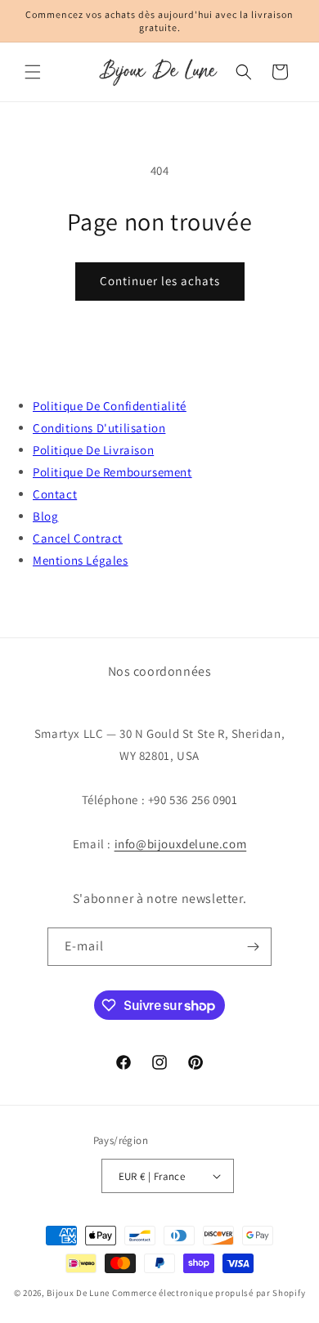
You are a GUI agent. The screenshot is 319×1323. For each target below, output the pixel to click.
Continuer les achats (160, 280)
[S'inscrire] (253, 946)
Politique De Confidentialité (109, 405)
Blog (45, 516)
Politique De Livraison (93, 450)
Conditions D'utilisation (99, 428)
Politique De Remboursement (112, 472)
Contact (55, 494)
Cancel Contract (78, 538)
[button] (33, 72)
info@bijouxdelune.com (181, 843)
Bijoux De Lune (78, 1292)
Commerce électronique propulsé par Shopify (208, 1292)
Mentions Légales (80, 560)
